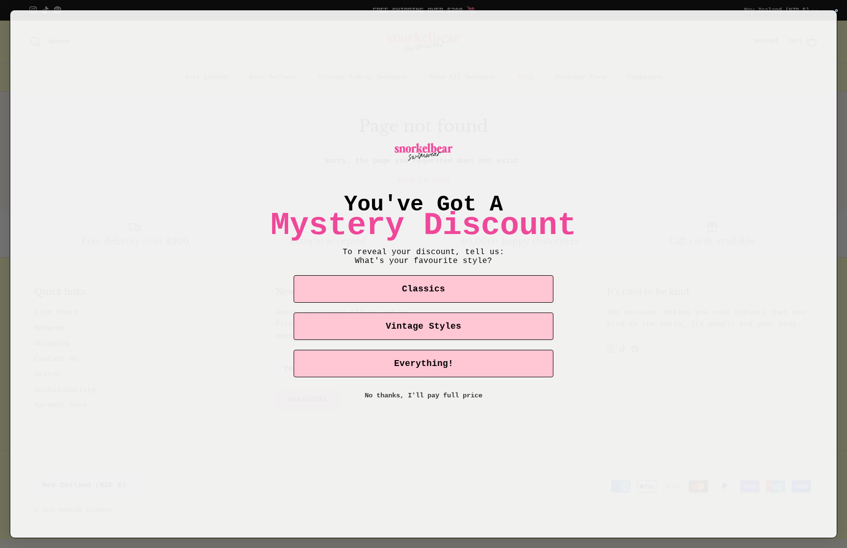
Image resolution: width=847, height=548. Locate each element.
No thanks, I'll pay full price (423, 395)
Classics (423, 289)
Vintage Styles (423, 326)
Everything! (423, 363)
